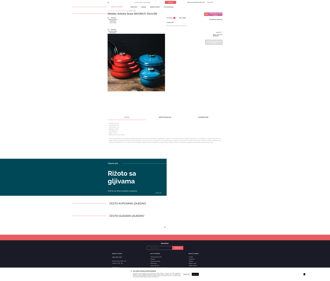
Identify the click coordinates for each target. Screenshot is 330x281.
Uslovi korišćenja (155, 265)
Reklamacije (154, 263)
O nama (191, 257)
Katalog (143, 7)
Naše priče (134, 7)
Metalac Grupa (192, 263)
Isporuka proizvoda (155, 261)
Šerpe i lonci (132, 10)
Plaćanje (153, 259)
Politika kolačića (143, 276)
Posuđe (118, 10)
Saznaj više (158, 193)
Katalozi (191, 261)
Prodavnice (191, 259)
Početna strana (112, 10)
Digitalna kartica (155, 7)
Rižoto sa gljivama (122, 177)
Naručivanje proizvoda (156, 257)
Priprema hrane (124, 10)
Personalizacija (168, 7)
